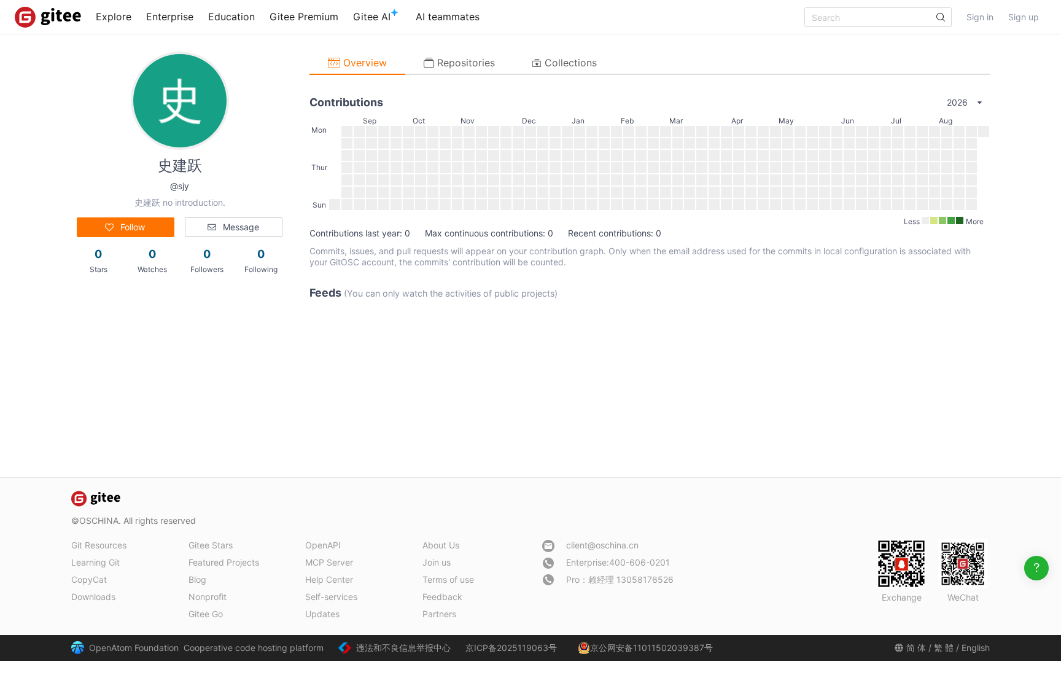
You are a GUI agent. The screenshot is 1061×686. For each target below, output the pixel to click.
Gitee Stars (210, 545)
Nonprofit (207, 596)
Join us (436, 562)
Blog (197, 579)
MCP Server (329, 562)
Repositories (464, 63)
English (976, 647)
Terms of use (448, 579)
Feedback (442, 596)
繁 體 (944, 647)
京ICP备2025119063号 (511, 647)
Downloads (93, 596)
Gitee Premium (304, 16)
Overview (363, 63)
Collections (569, 63)
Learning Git (95, 562)
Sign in (979, 17)
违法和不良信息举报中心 (403, 647)
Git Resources (98, 545)
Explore (113, 16)
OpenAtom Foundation (134, 647)
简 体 (916, 647)
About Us (440, 545)
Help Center (329, 579)
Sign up (1023, 17)
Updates (322, 614)
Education (231, 16)
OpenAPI (323, 545)
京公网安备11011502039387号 (651, 647)
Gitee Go (205, 614)
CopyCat (89, 579)
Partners (439, 614)
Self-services (331, 596)
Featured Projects (223, 562)
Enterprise (169, 16)
